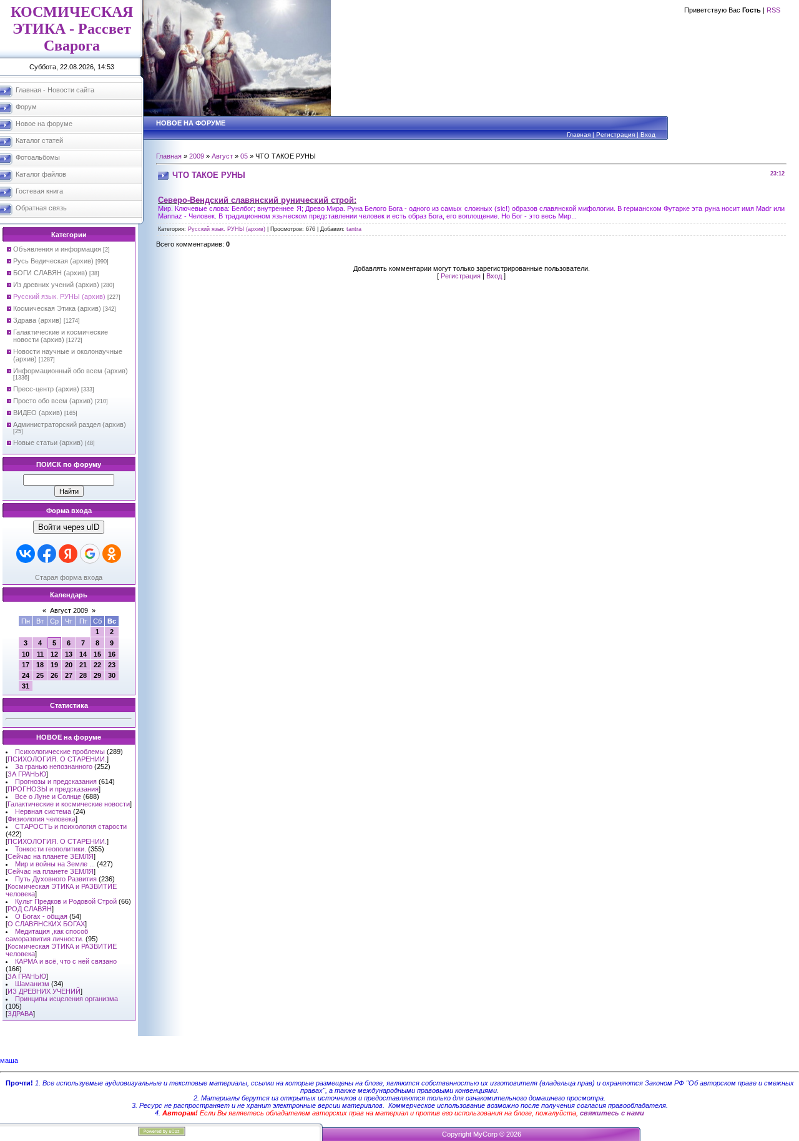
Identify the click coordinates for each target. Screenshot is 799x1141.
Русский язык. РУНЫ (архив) (59, 296)
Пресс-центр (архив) (46, 389)
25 (40, 675)
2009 (196, 156)
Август (222, 156)
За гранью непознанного (53, 766)
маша (9, 1060)
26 (54, 675)
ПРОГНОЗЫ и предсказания (53, 789)
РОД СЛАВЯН (29, 909)
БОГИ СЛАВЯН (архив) (50, 273)
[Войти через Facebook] (46, 553)
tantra (353, 229)
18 (40, 664)
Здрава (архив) (37, 320)
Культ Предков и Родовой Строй (66, 901)
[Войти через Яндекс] (68, 553)
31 (25, 686)
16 (111, 654)
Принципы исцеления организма (66, 998)
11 (40, 654)
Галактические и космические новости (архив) (60, 335)
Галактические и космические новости (68, 804)
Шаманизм (32, 983)
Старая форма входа (68, 577)
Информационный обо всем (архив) (70, 371)
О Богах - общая (41, 916)
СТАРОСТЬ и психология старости (71, 826)
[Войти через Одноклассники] (111, 553)
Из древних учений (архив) (56, 284)
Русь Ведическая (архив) (53, 261)
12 (54, 654)
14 (83, 654)
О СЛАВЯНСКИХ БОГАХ (46, 924)
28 (83, 675)
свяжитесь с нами (612, 1113)
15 (97, 654)
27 (68, 675)
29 (97, 675)
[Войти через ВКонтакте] (25, 553)
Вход (647, 134)
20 (68, 664)
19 (54, 664)
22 (97, 664)
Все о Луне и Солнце (48, 796)
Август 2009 (69, 610)
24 (25, 675)
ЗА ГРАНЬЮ (26, 774)
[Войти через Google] (90, 554)
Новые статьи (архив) (48, 442)
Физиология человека (41, 819)
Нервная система (43, 811)
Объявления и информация (57, 249)
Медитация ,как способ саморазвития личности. (47, 935)
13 (68, 654)
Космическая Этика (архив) (57, 308)
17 (25, 664)
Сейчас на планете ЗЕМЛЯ (50, 856)
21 (83, 664)
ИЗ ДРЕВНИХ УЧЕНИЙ (44, 991)
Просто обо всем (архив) (53, 400)
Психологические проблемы (60, 751)
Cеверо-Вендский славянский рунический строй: (257, 200)
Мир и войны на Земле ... (55, 864)
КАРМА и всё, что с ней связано (66, 961)
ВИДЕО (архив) (37, 412)
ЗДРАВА (20, 1013)
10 (25, 654)
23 (111, 664)
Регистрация (615, 134)
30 (111, 675)
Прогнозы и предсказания (56, 781)
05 (244, 156)
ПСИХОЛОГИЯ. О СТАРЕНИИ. (57, 759)
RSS (773, 10)
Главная (579, 134)
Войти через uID (68, 527)
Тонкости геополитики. (50, 849)
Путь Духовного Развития (56, 879)
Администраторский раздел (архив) (69, 424)
